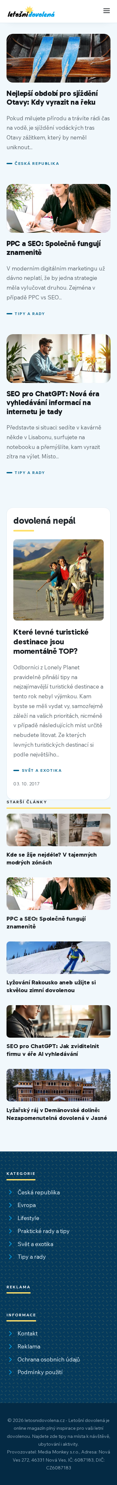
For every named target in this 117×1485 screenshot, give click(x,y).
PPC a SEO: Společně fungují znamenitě (53, 248)
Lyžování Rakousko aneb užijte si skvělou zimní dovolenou (51, 986)
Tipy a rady (30, 313)
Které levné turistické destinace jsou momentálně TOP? (50, 641)
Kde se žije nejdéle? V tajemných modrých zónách (51, 858)
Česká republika (37, 163)
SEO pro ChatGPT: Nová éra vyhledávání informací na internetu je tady (52, 402)
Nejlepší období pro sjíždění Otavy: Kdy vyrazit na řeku (52, 98)
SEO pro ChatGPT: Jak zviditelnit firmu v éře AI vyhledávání (52, 1050)
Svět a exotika (42, 770)
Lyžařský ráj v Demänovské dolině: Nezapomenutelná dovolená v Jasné (56, 1114)
